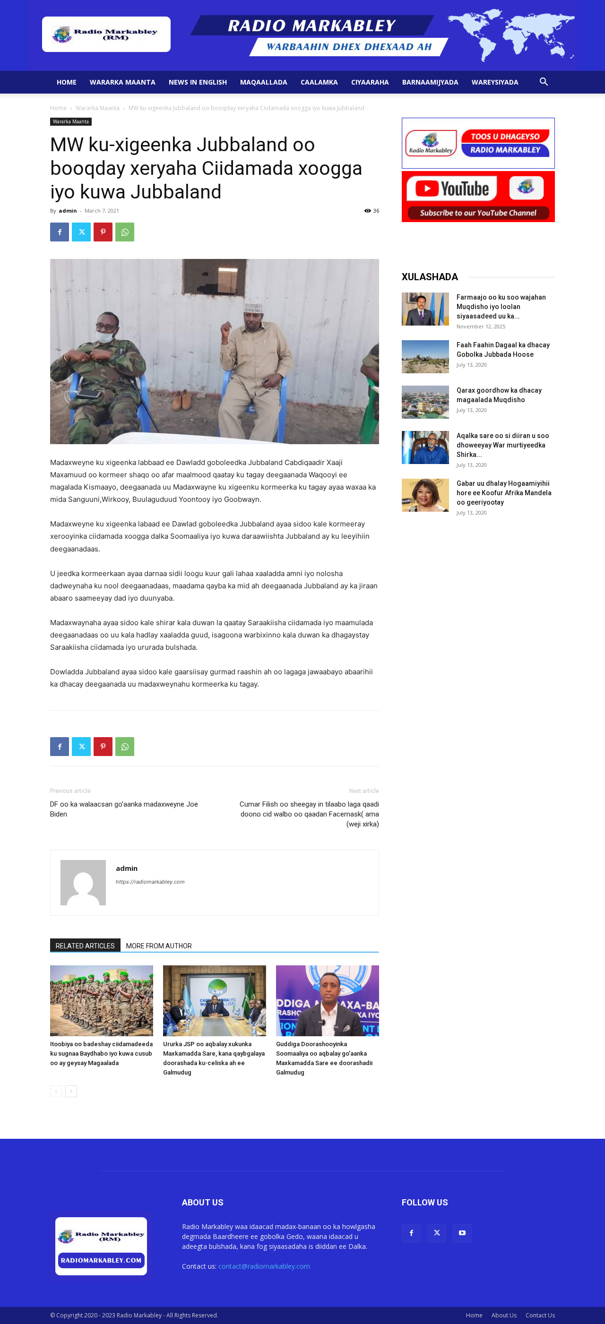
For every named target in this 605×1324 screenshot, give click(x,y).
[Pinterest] (103, 232)
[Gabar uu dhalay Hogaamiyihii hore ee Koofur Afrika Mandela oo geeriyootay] (425, 495)
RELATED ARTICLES (85, 946)
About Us (504, 1315)
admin (68, 210)
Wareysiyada (495, 81)
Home (67, 81)
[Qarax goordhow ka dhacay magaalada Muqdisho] (425, 402)
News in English (198, 81)
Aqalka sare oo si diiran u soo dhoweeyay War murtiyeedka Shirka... (503, 445)
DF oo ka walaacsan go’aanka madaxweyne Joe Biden (124, 809)
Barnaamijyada (430, 81)
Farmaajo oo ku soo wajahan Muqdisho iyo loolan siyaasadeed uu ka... (501, 306)
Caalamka (319, 81)
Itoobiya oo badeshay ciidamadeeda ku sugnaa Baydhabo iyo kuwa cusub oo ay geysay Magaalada (101, 1053)
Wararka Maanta (123, 81)
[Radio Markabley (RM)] (302, 35)
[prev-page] (56, 1091)
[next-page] (71, 1091)
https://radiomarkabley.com (150, 881)
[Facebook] (59, 232)
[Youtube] (462, 1233)
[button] (543, 82)
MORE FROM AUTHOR (159, 946)
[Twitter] (81, 232)
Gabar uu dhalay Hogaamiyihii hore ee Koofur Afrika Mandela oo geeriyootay (504, 493)
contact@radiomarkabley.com (264, 1266)
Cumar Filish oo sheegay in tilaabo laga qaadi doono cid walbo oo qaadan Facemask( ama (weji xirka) (309, 814)
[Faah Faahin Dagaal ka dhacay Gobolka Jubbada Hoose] (425, 356)
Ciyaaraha (370, 81)
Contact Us (540, 1315)
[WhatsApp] (124, 232)
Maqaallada (263, 81)
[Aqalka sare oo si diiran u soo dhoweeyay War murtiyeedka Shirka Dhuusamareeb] (425, 447)
